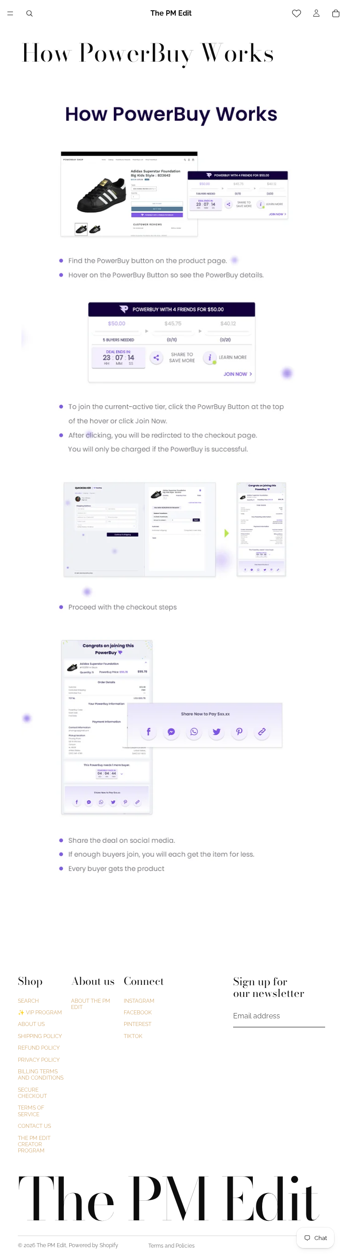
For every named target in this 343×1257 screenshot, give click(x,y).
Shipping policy (40, 1036)
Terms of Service (31, 1111)
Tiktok (133, 1036)
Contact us (34, 1126)
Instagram (139, 1001)
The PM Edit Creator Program (34, 1144)
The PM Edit (51, 1245)
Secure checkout (32, 1093)
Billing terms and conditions (40, 1074)
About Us (31, 1024)
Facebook (138, 1012)
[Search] (29, 13)
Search (28, 1001)
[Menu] (10, 13)
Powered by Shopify (93, 1245)
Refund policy (39, 1048)
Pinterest (137, 1024)
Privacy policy (39, 1059)
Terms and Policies (171, 1246)
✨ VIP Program (40, 1012)
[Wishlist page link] (296, 13)
